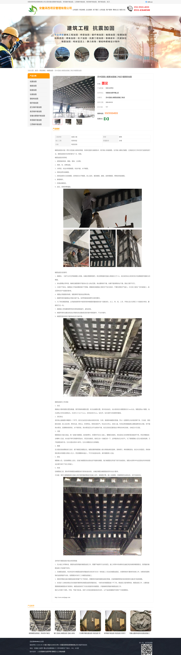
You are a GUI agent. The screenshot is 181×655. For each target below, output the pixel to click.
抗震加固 (33, 81)
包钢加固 (33, 94)
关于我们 (96, 10)
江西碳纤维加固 (36, 124)
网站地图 (62, 651)
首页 (36, 70)
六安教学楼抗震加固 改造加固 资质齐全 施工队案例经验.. (47, 633)
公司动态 (102, 10)
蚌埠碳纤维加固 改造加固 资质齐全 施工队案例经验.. (71, 633)
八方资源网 (41, 651)
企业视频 (89, 10)
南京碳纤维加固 (36, 111)
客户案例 (109, 10)
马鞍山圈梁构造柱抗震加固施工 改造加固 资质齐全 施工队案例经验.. (101, 633)
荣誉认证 (116, 10)
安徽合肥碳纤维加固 (37, 116)
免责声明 (48, 651)
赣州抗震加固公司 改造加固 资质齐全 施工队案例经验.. (122, 633)
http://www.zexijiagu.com (62, 597)
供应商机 (82, 10)
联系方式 (122, 10)
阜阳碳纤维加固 (36, 120)
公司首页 (75, 10)
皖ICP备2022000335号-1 (52, 645)
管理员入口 (55, 651)
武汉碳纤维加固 (36, 107)
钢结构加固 (34, 99)
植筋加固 (50, 70)
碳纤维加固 (34, 103)
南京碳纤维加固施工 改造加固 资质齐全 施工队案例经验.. (148, 633)
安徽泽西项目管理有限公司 (69, 645)
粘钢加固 (33, 90)
